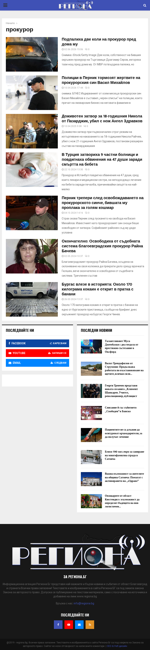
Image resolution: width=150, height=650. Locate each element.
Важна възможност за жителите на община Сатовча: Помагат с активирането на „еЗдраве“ (124, 477)
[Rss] (90, 624)
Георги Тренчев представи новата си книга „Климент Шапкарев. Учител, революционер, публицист (121, 391)
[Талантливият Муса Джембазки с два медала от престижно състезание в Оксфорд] (91, 346)
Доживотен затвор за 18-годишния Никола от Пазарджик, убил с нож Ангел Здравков (102, 118)
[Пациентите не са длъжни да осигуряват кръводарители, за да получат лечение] (91, 435)
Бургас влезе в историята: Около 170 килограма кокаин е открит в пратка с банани (97, 289)
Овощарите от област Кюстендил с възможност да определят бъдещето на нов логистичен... (122, 501)
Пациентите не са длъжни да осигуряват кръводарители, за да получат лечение (123, 433)
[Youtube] (68, 624)
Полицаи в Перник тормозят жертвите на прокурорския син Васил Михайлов (101, 80)
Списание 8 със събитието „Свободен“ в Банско (121, 409)
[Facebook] (58, 624)
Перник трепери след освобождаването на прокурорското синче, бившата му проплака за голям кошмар (103, 203)
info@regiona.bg (84, 603)
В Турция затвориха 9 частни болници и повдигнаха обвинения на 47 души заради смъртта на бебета (102, 159)
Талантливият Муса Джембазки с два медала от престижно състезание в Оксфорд (121, 346)
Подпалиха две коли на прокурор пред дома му (99, 42)
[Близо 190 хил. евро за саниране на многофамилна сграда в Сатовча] (91, 457)
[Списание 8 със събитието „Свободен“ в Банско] (91, 413)
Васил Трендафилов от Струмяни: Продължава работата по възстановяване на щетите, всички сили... (124, 368)
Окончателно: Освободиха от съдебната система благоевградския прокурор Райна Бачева (102, 246)
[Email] (79, 624)
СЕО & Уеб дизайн (117, 646)
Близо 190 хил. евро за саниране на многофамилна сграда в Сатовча (124, 455)
